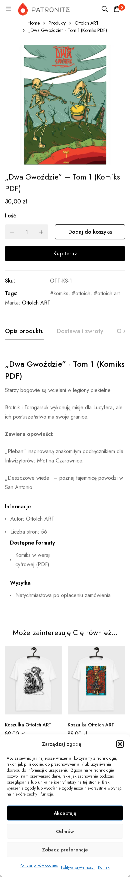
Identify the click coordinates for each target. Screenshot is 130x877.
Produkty (57, 23)
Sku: (10, 281)
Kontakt (104, 867)
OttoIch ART (87, 23)
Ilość (10, 215)
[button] (120, 744)
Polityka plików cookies (39, 865)
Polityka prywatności (78, 867)
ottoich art (108, 293)
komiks (61, 293)
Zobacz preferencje (65, 849)
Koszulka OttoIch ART (28, 724)
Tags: (11, 293)
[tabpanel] (65, 482)
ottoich (82, 293)
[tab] (24, 331)
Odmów (65, 831)
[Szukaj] (105, 9)
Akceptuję (65, 813)
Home (34, 23)
